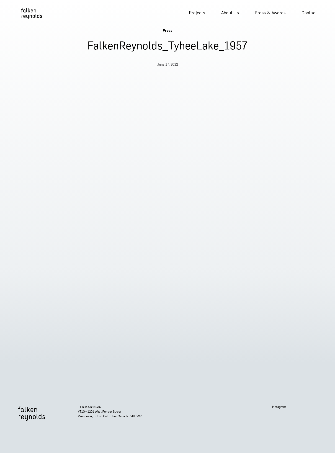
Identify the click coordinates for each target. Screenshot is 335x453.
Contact (309, 13)
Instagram (279, 407)
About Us (230, 13)
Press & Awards (270, 13)
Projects (197, 13)
